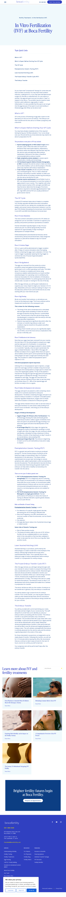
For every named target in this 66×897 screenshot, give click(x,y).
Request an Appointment (33, 800)
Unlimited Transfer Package (41, 857)
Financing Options (39, 854)
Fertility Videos (27, 859)
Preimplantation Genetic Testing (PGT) (26, 69)
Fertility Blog (27, 857)
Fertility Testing (8, 854)
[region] (21, 885)
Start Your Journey (54, 2)
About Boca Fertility (9, 870)
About (6, 867)
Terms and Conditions (47, 888)
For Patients (27, 851)
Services (6, 848)
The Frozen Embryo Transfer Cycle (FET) (27, 76)
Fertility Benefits (38, 862)
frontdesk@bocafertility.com (12, 842)
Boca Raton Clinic (8, 876)
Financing (37, 848)
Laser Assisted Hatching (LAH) (24, 73)
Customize (10, 890)
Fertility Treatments (25, 18)
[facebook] (52, 822)
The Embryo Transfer (21, 80)
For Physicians (27, 854)
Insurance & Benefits (39, 851)
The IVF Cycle (19, 65)
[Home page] (12, 823)
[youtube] (56, 822)
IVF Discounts (38, 859)
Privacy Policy (59, 888)
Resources (26, 848)
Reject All (21, 890)
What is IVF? (18, 57)
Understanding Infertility (10, 851)
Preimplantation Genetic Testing (26, 507)
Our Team (6, 873)
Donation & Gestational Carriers (12, 865)
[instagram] (61, 822)
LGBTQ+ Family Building (10, 862)
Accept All (31, 890)
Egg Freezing (7, 859)
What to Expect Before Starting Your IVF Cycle (29, 61)
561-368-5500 (42, 2)
